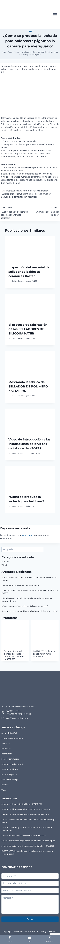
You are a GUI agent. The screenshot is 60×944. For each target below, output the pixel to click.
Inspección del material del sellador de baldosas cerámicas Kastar (29, 272)
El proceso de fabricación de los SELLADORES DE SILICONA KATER (27, 329)
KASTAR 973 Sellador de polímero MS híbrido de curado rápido (28, 840)
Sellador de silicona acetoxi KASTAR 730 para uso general (25, 809)
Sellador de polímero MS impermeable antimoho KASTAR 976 (27, 846)
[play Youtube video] (30, 95)
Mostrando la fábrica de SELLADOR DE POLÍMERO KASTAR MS (28, 386)
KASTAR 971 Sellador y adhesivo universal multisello (23, 835)
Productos (5, 748)
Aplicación (5, 743)
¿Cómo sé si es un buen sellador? (47, 211)
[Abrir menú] (55, 14)
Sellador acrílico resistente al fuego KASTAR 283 (21, 804)
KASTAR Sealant (17, 281)
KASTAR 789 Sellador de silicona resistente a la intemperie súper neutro (28, 821)
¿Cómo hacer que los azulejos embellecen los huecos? (24, 606)
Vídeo (30, 31)
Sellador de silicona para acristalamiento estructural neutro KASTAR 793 (26, 829)
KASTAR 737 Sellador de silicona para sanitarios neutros (25, 814)
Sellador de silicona (9, 769)
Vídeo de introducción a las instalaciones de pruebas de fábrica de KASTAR (29, 444)
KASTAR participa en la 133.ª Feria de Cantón (20, 585)
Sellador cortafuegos (10, 759)
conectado (27, 535)
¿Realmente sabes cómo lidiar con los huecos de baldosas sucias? (29, 611)
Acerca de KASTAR (9, 733)
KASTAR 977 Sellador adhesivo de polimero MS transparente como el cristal (27, 852)
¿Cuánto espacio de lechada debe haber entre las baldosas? (14, 213)
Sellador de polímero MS (12, 764)
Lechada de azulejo (9, 779)
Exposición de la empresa (12, 738)
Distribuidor (6, 753)
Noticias (5, 561)
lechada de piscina (9, 774)
